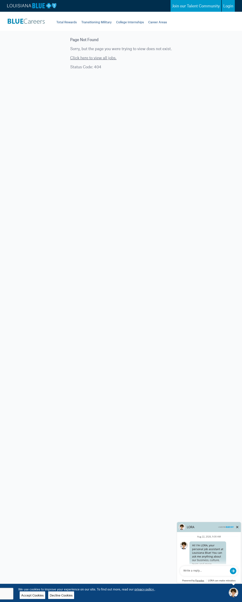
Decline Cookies (61, 595)
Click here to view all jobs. (93, 57)
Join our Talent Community (196, 5)
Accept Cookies (32, 595)
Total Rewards (66, 22)
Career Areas (157, 22)
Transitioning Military (96, 22)
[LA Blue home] (26, 20)
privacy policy (144, 589)
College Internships (130, 22)
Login (228, 5)
